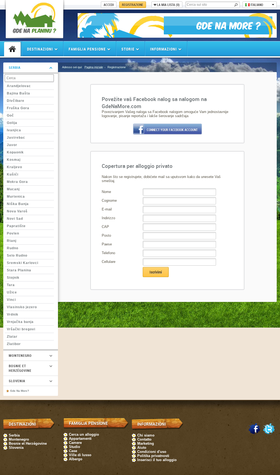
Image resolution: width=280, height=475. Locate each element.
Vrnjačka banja (20, 322)
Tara (11, 285)
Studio (74, 447)
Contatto (144, 439)
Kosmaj (14, 160)
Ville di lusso (80, 455)
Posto (106, 235)
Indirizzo (108, 218)
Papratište (16, 226)
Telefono (108, 253)
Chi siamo (145, 435)
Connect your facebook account (172, 129)
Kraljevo (14, 167)
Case (73, 451)
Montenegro (19, 439)
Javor (12, 145)
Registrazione (132, 4)
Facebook (254, 429)
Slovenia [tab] (17, 380)
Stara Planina (19, 270)
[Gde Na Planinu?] (34, 34)
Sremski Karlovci (22, 263)
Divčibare (15, 101)
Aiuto (141, 448)
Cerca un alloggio (84, 434)
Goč (10, 115)
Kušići (12, 174)
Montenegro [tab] (20, 355)
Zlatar (12, 337)
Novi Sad (15, 219)
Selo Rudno (17, 255)
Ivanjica (14, 130)
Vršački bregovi (21, 329)
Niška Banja (18, 204)
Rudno (12, 248)
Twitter (268, 429)
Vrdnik (12, 314)
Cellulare (108, 262)
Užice (12, 292)
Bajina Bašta (18, 93)
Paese (107, 244)
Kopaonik (15, 152)
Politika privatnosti (153, 456)
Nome (106, 192)
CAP (105, 227)
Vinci (11, 300)
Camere (75, 443)
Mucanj (13, 189)
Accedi (109, 4)
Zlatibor (14, 344)
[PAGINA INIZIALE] (12, 49)
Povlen (13, 233)
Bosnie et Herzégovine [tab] (20, 368)
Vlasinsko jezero (22, 307)
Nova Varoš (17, 211)
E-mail (107, 209)
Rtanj (11, 241)
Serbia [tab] (15, 67)
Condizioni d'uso (151, 452)
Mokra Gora (17, 182)
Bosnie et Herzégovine (28, 443)
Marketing (145, 443)
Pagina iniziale (93, 67)
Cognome (109, 200)
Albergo (75, 459)
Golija (12, 123)
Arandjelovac (19, 86)
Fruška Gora (18, 108)
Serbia (14, 435)
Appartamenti (80, 439)
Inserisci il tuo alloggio (157, 460)
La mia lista (168, 4)
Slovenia (16, 448)
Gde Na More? (19, 390)
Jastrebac (16, 137)
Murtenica (16, 196)
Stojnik (13, 278)
